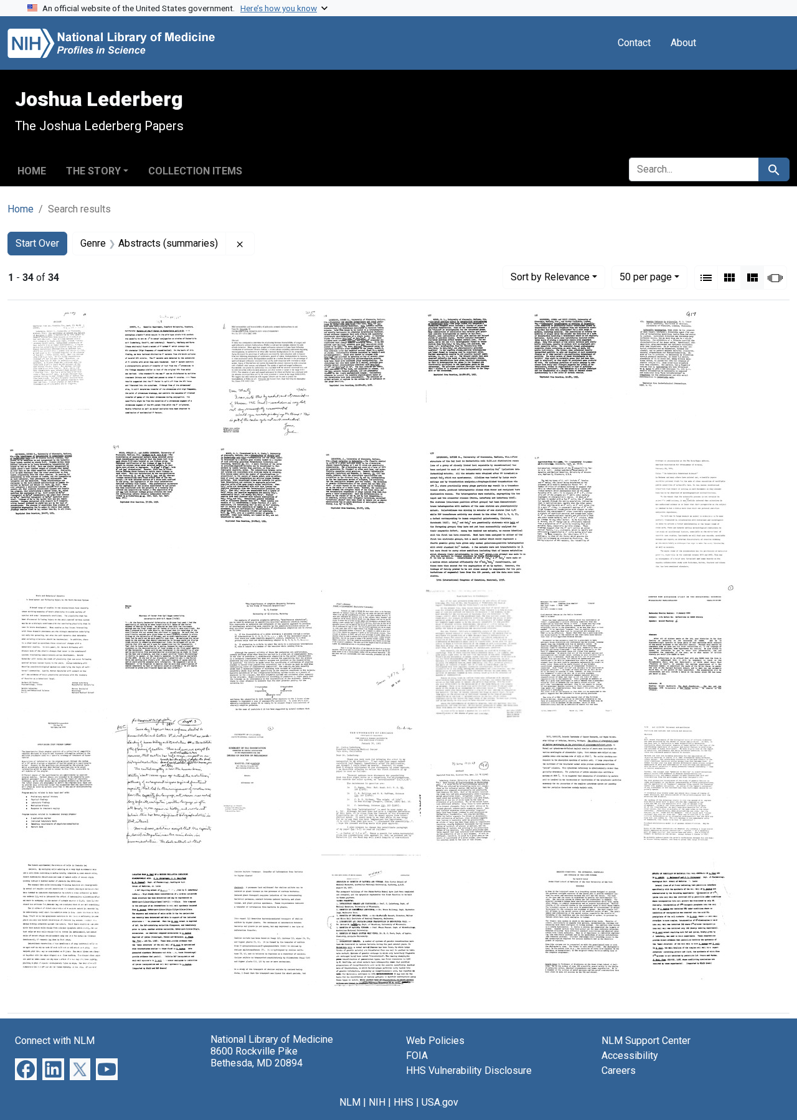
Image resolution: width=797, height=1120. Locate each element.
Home (31, 171)
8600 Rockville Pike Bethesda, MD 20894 (256, 1057)
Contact (634, 43)
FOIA (417, 1055)
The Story (93, 171)
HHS (403, 1102)
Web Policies (435, 1040)
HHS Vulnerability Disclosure (469, 1070)
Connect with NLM (55, 1040)
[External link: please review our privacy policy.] (26, 1069)
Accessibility (629, 1055)
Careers (618, 1070)
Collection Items (195, 171)
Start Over (37, 243)
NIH (377, 1102)
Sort (550, 277)
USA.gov (440, 1102)
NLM (350, 1102)
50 (646, 276)
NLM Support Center (646, 1040)
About (683, 43)
